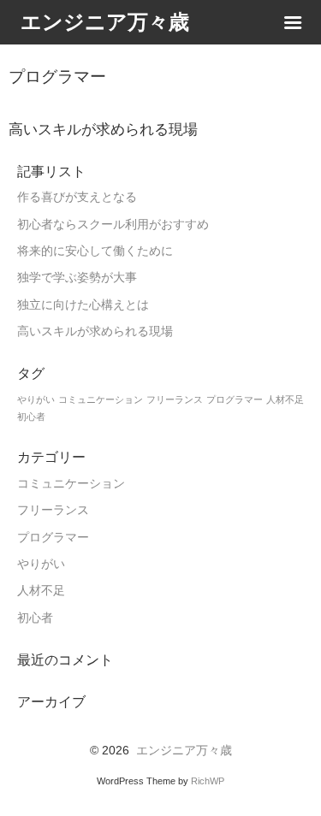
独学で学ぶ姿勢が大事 (77, 277)
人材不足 (285, 399)
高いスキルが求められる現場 (95, 331)
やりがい (36, 399)
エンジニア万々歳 (184, 750)
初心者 (31, 416)
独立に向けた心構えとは (83, 305)
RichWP (207, 781)
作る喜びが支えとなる (77, 197)
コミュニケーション (100, 399)
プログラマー (234, 399)
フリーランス (174, 399)
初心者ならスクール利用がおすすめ (113, 224)
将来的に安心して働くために (95, 251)
